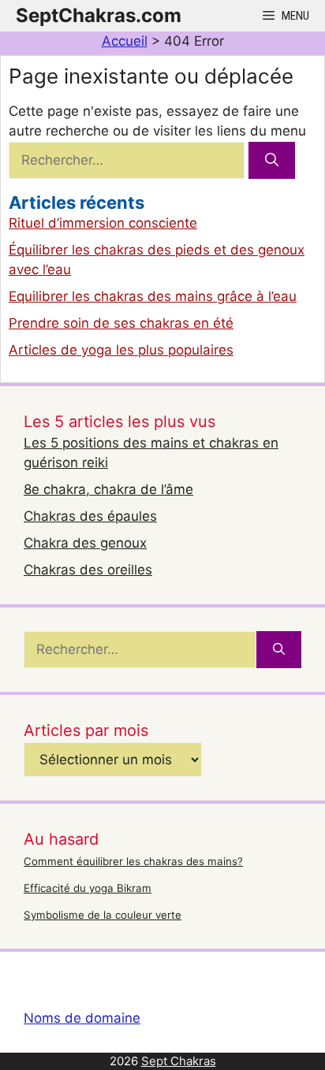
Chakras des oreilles (88, 570)
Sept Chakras (178, 1060)
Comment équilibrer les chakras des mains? (133, 861)
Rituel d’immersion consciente (103, 223)
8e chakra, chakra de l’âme (108, 489)
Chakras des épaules (90, 516)
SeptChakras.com (98, 15)
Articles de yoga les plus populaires (121, 350)
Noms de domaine (82, 1018)
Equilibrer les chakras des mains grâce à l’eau (153, 296)
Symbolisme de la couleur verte (102, 914)
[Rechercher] (271, 161)
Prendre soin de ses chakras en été (121, 323)
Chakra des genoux (85, 543)
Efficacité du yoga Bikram (87, 888)
